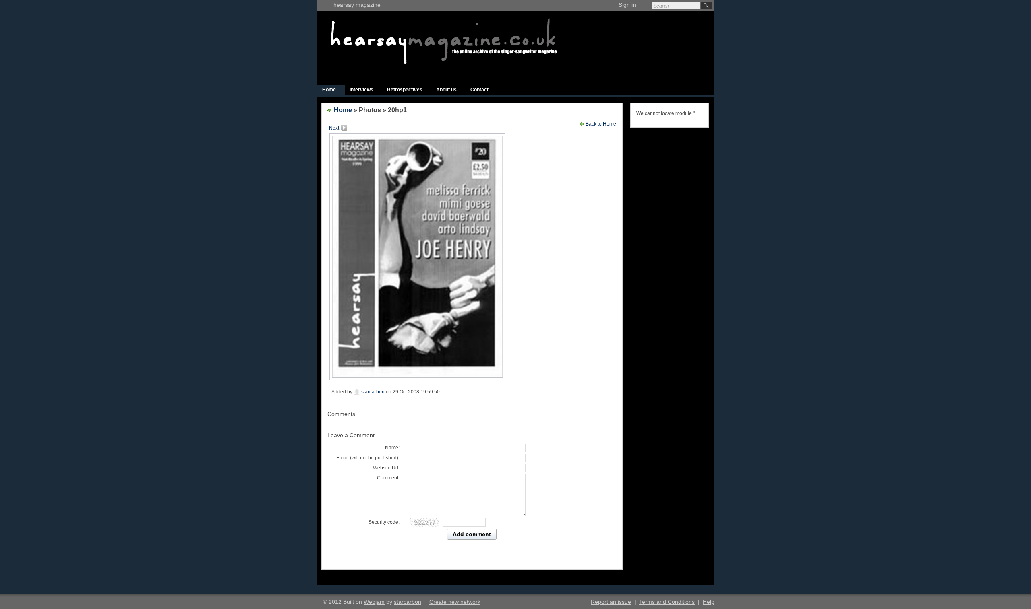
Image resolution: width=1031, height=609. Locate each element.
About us (446, 90)
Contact (479, 90)
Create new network (454, 602)
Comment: (388, 478)
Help (708, 602)
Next (334, 128)
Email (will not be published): (368, 458)
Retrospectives (404, 90)
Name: (392, 448)
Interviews (361, 90)
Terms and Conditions (667, 602)
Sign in (627, 5)
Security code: (384, 522)
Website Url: (386, 468)
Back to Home (600, 124)
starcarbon (372, 392)
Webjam (374, 602)
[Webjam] (326, 9)
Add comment (472, 534)
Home (329, 90)
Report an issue (611, 602)
